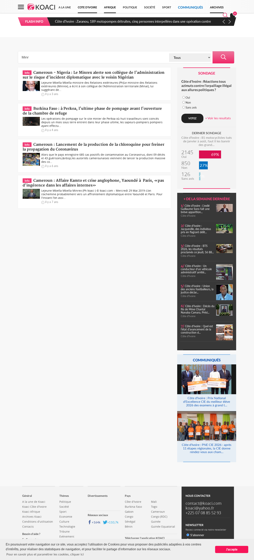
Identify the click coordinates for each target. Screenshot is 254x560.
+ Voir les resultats (218, 118)
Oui (188, 97)
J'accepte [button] (231, 549)
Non (188, 102)
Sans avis (191, 107)
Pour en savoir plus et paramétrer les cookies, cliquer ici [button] (45, 554)
